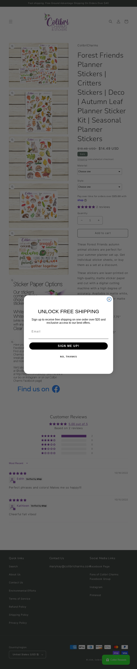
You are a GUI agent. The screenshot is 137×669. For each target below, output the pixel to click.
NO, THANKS (68, 356)
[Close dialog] (109, 299)
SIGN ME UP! (68, 345)
